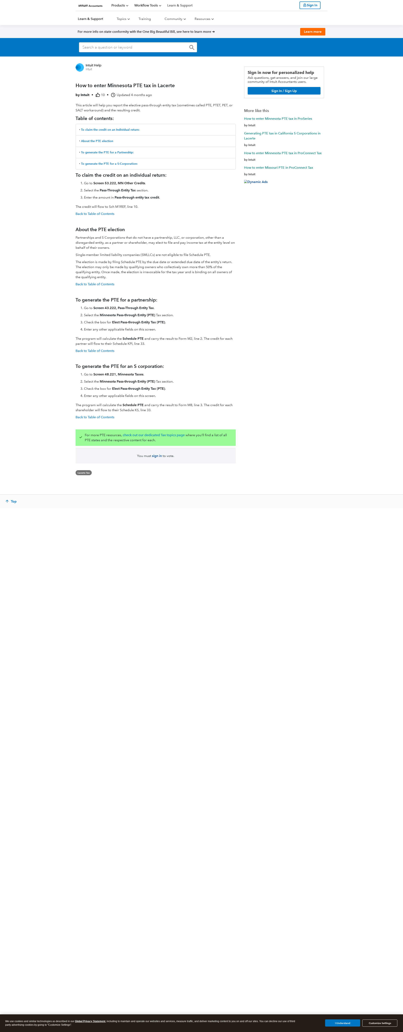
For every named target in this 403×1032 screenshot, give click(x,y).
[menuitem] (119, 5)
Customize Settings (380, 1023)
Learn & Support (90, 19)
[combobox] (138, 47)
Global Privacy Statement (90, 1021)
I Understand (342, 1022)
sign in (157, 456)
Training (145, 19)
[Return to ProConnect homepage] (91, 5)
